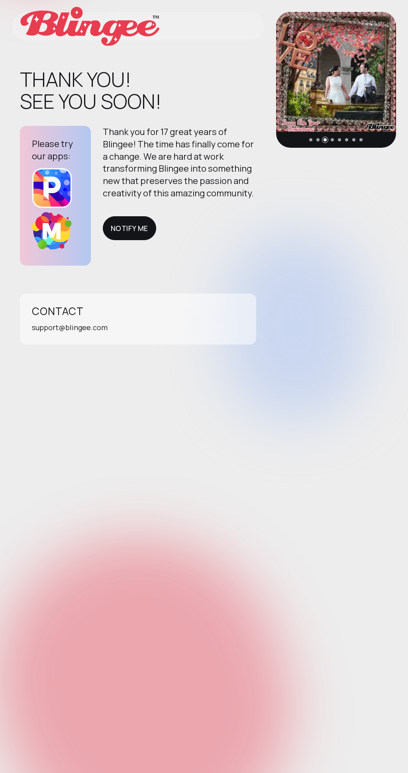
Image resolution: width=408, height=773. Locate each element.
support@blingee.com (70, 327)
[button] (310, 139)
